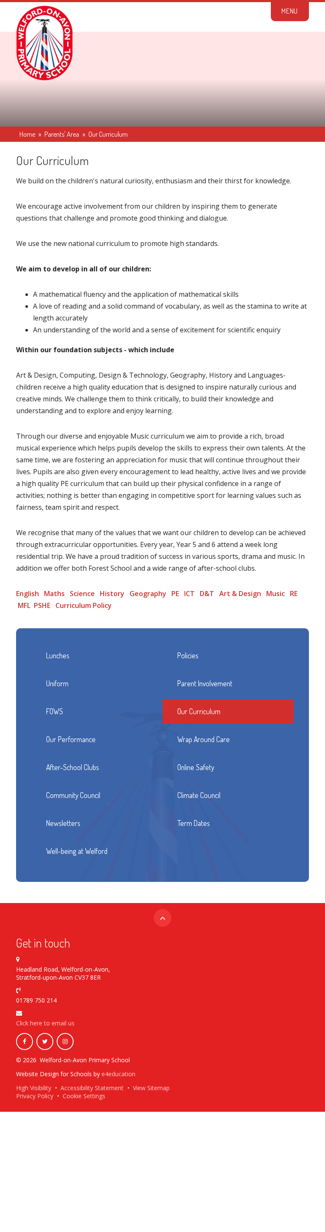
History (112, 593)
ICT (189, 593)
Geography (147, 593)
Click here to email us (45, 1023)
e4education (118, 1074)
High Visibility (33, 1088)
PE (175, 593)
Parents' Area (61, 134)
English (27, 593)
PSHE (42, 605)
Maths (54, 593)
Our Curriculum (108, 134)
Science (82, 593)
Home (27, 134)
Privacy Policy (34, 1096)
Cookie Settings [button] (84, 1096)
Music (275, 593)
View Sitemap (151, 1088)
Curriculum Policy (83, 605)
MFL (24, 605)
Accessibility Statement (92, 1088)
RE (293, 593)
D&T (207, 593)
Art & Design (240, 593)
